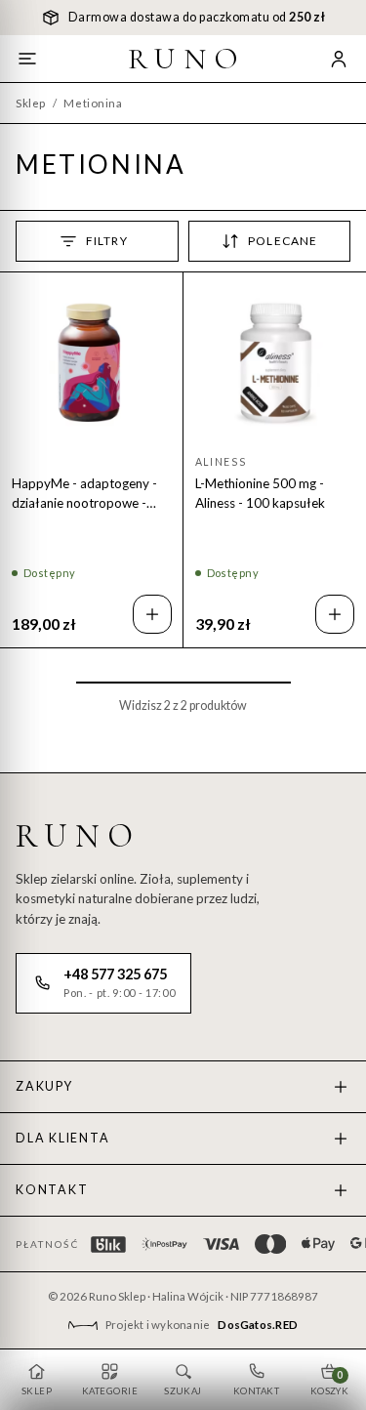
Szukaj (183, 1391)
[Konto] (338, 58)
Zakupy (44, 1086)
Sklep (31, 103)
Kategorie (110, 1391)
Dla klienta (62, 1138)
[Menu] (27, 58)
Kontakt (52, 1189)
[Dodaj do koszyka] (152, 614)
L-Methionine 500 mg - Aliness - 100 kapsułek (260, 493)
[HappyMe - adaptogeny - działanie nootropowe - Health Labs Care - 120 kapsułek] (91, 364)
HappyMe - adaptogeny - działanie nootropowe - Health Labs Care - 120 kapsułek (84, 494)
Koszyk (329, 1382)
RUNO (186, 58)
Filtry (107, 240)
